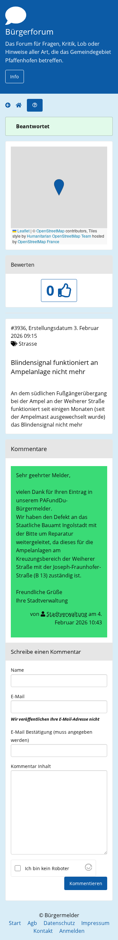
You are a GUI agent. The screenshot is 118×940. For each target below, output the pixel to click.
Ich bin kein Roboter (47, 868)
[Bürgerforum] (10, 105)
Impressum (95, 923)
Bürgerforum (29, 31)
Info (14, 76)
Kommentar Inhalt (31, 766)
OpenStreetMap (50, 230)
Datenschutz (59, 923)
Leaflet (23, 230)
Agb (32, 923)
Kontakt (43, 930)
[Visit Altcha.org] (88, 868)
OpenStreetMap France (38, 241)
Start (15, 923)
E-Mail (55, 707)
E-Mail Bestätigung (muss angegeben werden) (51, 736)
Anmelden (72, 930)
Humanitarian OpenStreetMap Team (59, 236)
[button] (59, 188)
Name (17, 670)
